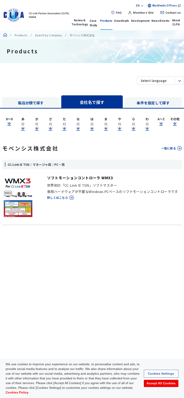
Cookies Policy (17, 392)
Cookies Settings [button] (161, 373)
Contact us (173, 12)
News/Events (160, 20)
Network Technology (80, 22)
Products (106, 20)
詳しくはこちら (57, 197)
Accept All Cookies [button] (161, 383)
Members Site (143, 12)
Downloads (121, 20)
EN (138, 5)
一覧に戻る (168, 148)
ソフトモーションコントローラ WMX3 (80, 177)
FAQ (118, 12)
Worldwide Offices (164, 5)
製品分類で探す (31, 102)
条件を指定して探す (153, 102)
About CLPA (176, 22)
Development (140, 20)
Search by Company (48, 35)
